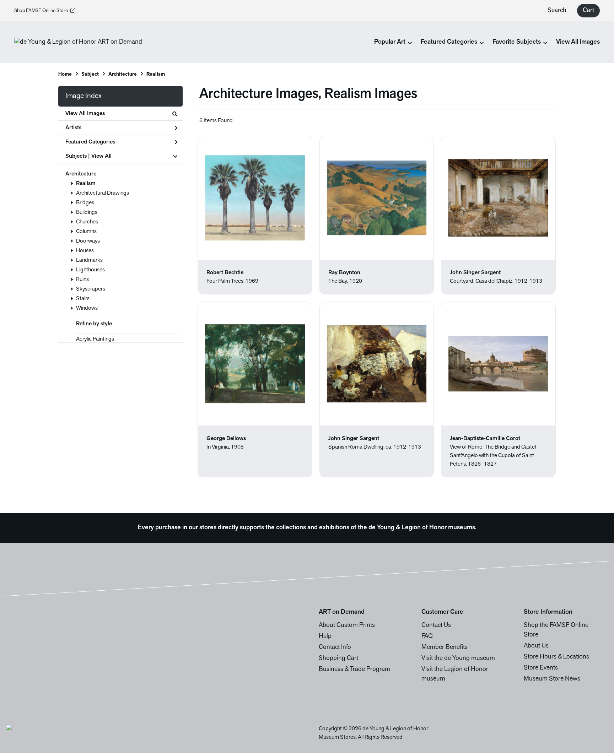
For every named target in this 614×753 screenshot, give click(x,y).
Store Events (541, 668)
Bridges (85, 203)
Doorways (88, 241)
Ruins (82, 279)
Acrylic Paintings (95, 339)
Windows (87, 308)
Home (65, 74)
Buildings (86, 212)
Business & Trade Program (354, 669)
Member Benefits (444, 647)
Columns (86, 231)
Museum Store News (552, 679)
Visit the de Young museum (458, 658)
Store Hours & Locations (556, 657)
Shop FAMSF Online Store (41, 10)
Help (325, 636)
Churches (87, 222)
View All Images (578, 42)
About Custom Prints (347, 625)
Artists (73, 128)
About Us (536, 646)
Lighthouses (90, 270)
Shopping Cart (338, 658)
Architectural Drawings (102, 193)
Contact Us (436, 625)
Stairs (83, 299)
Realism (86, 183)
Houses (85, 251)
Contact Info (335, 647)
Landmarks (89, 260)
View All (101, 156)
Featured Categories (90, 142)
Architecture (80, 174)
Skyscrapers (90, 289)
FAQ (427, 636)
